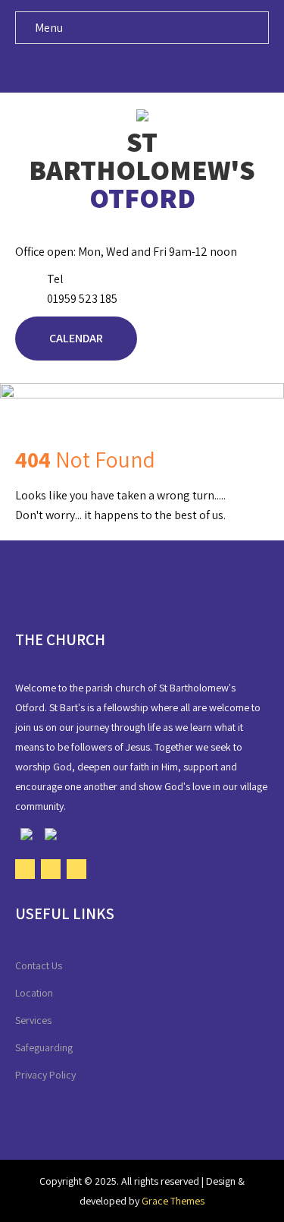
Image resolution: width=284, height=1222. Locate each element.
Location (34, 993)
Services (33, 1020)
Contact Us (38, 965)
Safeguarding (44, 1047)
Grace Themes (173, 1201)
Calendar (76, 338)
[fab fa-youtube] (142, 67)
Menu (49, 28)
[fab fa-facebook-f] (113, 67)
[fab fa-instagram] (171, 67)
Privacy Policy (45, 1075)
